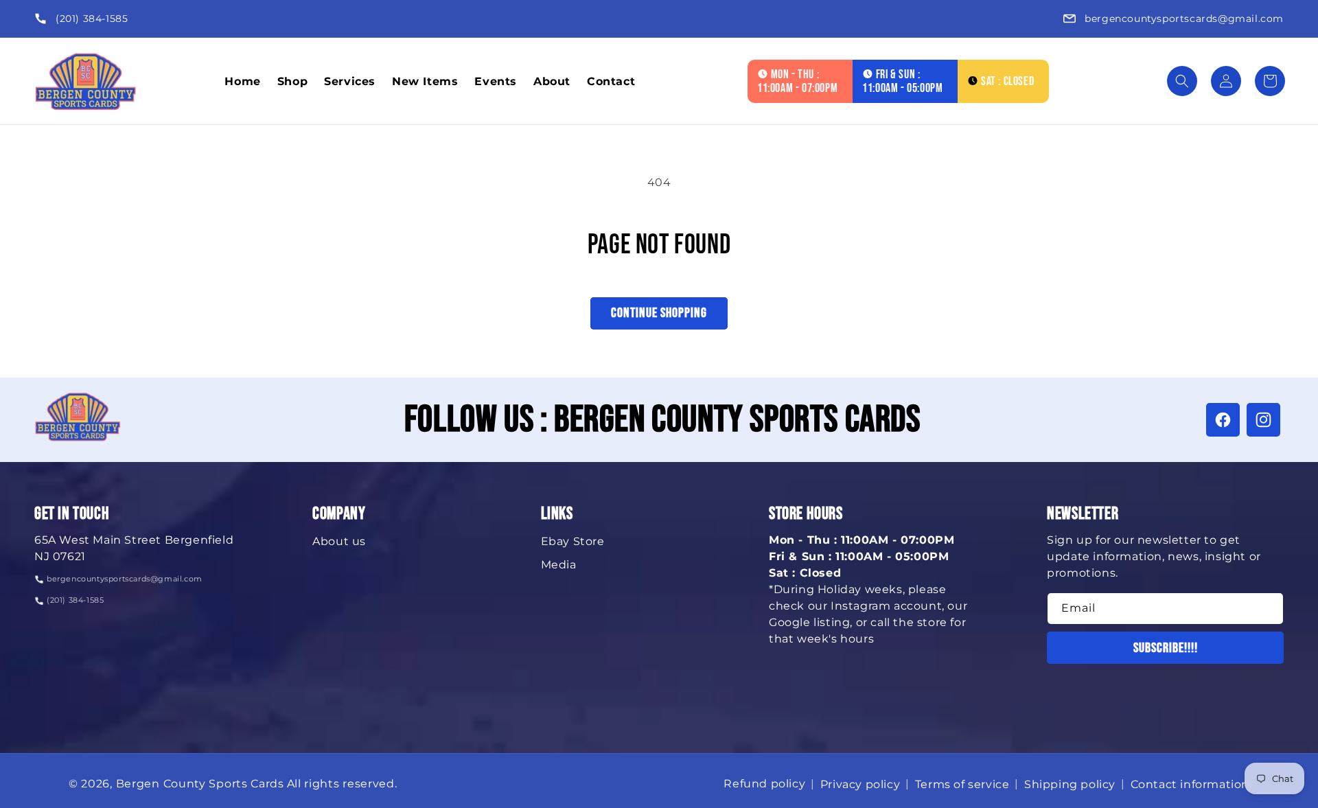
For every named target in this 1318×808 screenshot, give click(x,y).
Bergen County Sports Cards (200, 783)
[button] (1182, 81)
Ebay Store (573, 541)
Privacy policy (860, 784)
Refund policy (764, 783)
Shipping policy (1069, 784)
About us (339, 541)
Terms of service (962, 784)
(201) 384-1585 (92, 18)
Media (559, 564)
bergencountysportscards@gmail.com (1184, 18)
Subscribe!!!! (1165, 648)
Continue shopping (659, 313)
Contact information (1190, 784)
